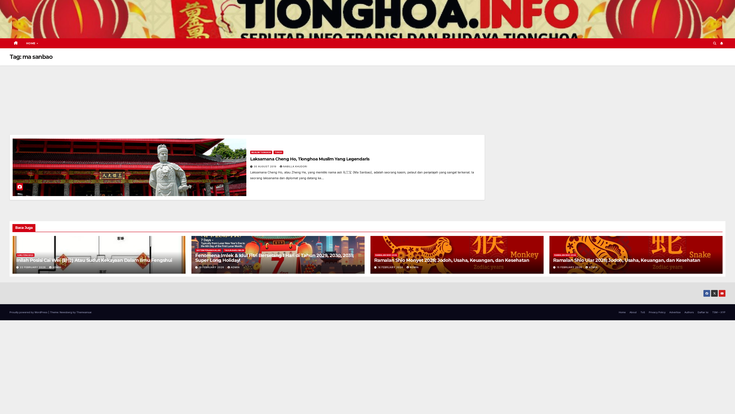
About (633, 312)
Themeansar (83, 312)
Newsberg (66, 312)
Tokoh (278, 152)
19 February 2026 (212, 267)
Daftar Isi (703, 312)
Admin (56, 267)
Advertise (675, 312)
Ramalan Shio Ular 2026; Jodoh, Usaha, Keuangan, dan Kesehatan (626, 260)
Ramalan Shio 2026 (386, 255)
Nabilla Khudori (295, 166)
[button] (714, 43)
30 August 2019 (265, 166)
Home (31, 43)
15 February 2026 (570, 267)
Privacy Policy (657, 312)
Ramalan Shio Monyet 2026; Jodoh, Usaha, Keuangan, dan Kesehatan (451, 260)
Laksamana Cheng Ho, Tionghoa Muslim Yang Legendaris (309, 159)
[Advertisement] (367, 94)
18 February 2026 (391, 267)
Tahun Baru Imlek (234, 250)
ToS (642, 312)
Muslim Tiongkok (261, 152)
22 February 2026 (33, 267)
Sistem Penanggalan (208, 250)
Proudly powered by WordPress (29, 312)
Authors (689, 312)
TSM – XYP (718, 312)
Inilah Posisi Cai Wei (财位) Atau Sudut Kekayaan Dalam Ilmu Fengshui (94, 260)
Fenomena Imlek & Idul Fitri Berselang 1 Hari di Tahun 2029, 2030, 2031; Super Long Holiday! (274, 258)
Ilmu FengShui (25, 255)
